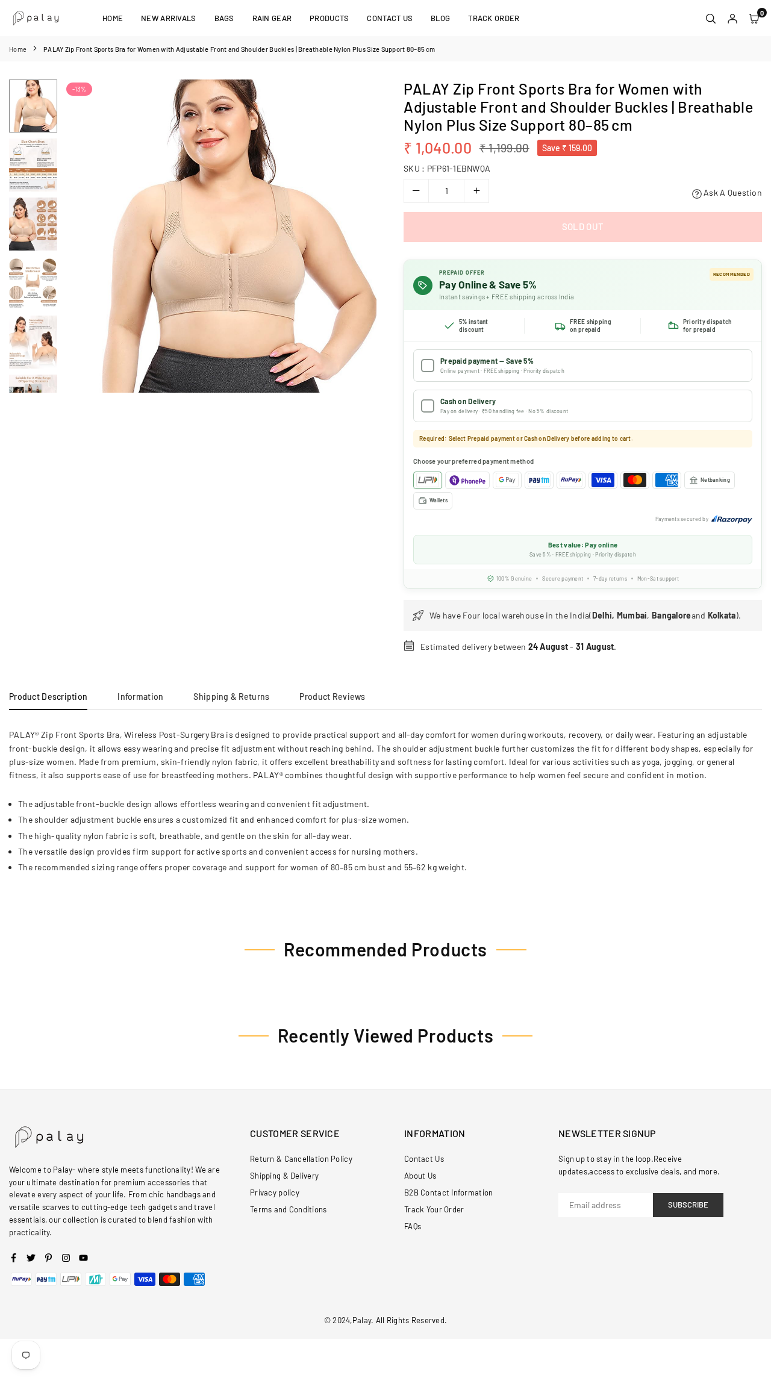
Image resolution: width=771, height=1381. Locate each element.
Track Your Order (434, 1209)
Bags (224, 18)
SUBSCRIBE (688, 1204)
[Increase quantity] (476, 190)
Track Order (493, 18)
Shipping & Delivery (284, 1175)
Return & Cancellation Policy (301, 1159)
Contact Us (390, 18)
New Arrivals (168, 18)
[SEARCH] (711, 18)
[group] (219, 236)
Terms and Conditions (288, 1209)
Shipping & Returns (231, 696)
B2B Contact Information (448, 1192)
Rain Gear (272, 18)
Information (140, 696)
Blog (440, 18)
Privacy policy (274, 1192)
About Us (420, 1175)
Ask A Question (732, 192)
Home (112, 18)
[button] (359, 237)
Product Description (48, 696)
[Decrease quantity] (416, 190)
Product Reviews (332, 696)
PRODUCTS (329, 18)
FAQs (412, 1226)
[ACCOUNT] (732, 18)
